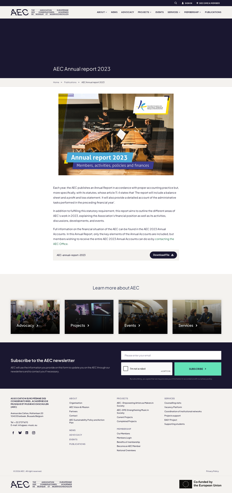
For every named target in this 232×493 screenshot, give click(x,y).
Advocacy (127, 12)
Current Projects (125, 417)
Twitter (20, 432)
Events (160, 12)
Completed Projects (127, 421)
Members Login (124, 438)
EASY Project (170, 420)
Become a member (209, 3)
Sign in (188, 3)
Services (173, 12)
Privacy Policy (212, 471)
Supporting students (174, 424)
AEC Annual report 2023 (93, 82)
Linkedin (26, 432)
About (101, 12)
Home (56, 82)
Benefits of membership (128, 442)
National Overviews (126, 450)
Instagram (33, 432)
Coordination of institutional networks (183, 411)
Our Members (123, 433)
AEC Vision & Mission (79, 407)
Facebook (13, 432)
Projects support (172, 415)
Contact (73, 415)
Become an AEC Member (128, 446)
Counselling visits (172, 403)
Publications (213, 12)
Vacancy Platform (173, 407)
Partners (73, 411)
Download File (161, 254)
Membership (191, 12)
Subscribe (196, 368)
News (114, 12)
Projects (144, 12)
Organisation (75, 403)
